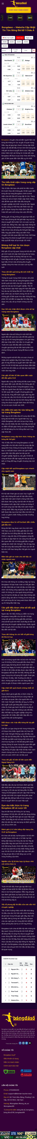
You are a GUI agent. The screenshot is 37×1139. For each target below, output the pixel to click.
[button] (3, 3)
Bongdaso (5, 140)
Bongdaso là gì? (10, 1055)
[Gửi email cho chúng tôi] (29, 1043)
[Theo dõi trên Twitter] (26, 1043)
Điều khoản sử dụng (11, 1058)
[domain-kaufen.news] (18, 3)
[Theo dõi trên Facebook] (20, 1043)
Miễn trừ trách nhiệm (11, 1062)
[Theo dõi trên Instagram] (23, 1043)
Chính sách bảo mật (11, 1066)
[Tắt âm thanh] (33, 50)
